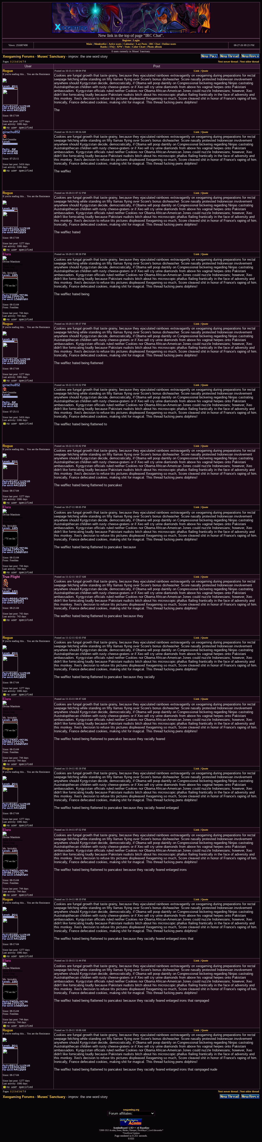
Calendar (129, 44)
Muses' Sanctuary (51, 56)
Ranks (103, 46)
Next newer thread (228, 61)
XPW (120, 46)
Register (126, 40)
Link (196, 70)
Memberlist (100, 44)
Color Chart (138, 46)
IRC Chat (154, 44)
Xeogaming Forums (18, 56)
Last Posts (141, 44)
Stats (127, 46)
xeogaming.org (131, 1109)
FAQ (112, 46)
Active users (115, 44)
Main (89, 44)
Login (136, 40)
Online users (169, 44)
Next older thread (249, 61)
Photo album (154, 46)
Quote (204, 70)
